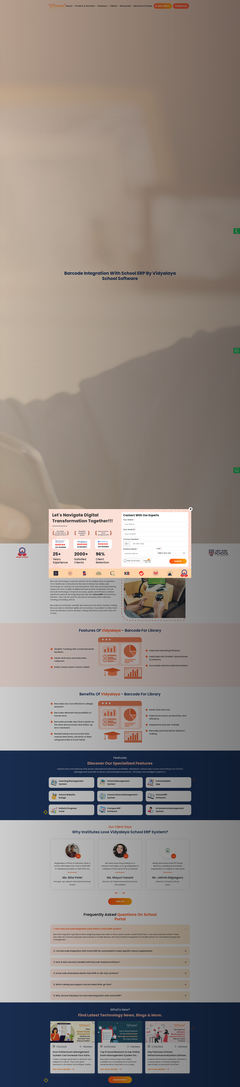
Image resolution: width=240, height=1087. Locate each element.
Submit (178, 561)
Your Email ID (129, 529)
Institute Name (130, 549)
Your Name (128, 519)
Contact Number (131, 539)
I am (159, 548)
